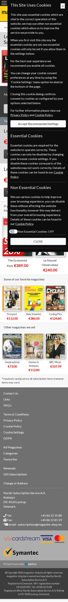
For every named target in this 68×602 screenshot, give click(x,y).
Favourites (10, 459)
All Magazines (12, 447)
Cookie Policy (12, 426)
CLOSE (38, 241)
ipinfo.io (32, 563)
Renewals (9, 468)
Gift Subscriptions (15, 474)
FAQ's (7, 405)
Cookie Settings (13, 432)
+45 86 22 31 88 (51, 515)
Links (6, 399)
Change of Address (15, 483)
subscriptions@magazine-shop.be (40, 524)
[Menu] (4, 3)
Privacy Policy (12, 420)
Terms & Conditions (16, 414)
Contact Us (10, 393)
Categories (10, 453)
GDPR (7, 438)
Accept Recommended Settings (38, 123)
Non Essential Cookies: (36, 231)
